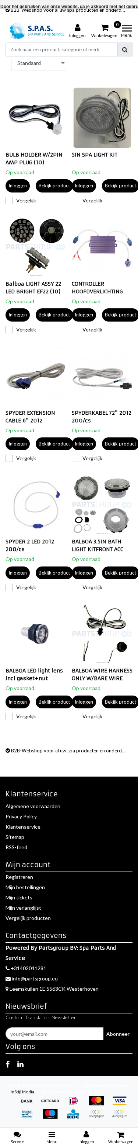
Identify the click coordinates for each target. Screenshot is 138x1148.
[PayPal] (98, 1117)
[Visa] (121, 1104)
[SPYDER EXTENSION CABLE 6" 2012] (36, 376)
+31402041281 (28, 968)
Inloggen (17, 185)
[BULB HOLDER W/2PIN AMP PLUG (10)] (36, 118)
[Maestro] (52, 1117)
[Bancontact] (29, 1117)
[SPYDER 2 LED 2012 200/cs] (36, 504)
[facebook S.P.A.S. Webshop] (8, 1064)
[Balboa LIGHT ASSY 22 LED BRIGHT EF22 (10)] (36, 247)
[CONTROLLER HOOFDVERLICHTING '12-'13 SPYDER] (102, 247)
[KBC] (75, 1117)
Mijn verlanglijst (23, 908)
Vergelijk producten (28, 918)
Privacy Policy (21, 816)
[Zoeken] (125, 49)
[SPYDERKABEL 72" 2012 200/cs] (102, 376)
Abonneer (118, 1034)
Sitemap (15, 837)
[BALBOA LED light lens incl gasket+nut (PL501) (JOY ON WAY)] (36, 634)
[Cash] (52, 1104)
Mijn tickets (19, 897)
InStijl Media (22, 1091)
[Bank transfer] (29, 1104)
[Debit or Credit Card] (121, 1117)
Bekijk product (54, 185)
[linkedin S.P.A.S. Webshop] (20, 1064)
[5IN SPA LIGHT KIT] (102, 118)
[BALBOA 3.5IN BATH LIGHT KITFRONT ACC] (102, 504)
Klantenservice (23, 827)
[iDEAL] (75, 1104)
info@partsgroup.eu (35, 978)
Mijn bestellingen (25, 887)
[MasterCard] (98, 1104)
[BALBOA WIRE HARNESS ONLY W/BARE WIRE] (102, 634)
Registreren (19, 877)
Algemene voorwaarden (33, 806)
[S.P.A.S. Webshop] (36, 31)
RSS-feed (16, 847)
